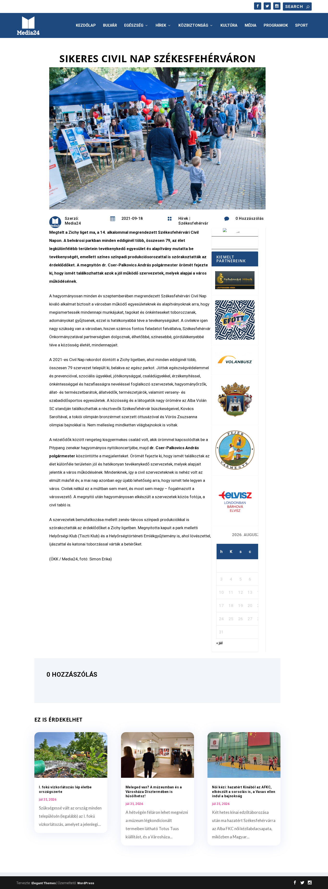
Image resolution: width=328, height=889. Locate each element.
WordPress (85, 883)
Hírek (161, 26)
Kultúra (228, 26)
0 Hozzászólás (250, 218)
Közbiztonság (193, 26)
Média (250, 26)
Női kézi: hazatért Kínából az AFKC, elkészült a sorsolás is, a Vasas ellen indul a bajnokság (243, 791)
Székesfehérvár (193, 223)
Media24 (73, 223)
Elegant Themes (43, 883)
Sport (301, 26)
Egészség (133, 26)
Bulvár (110, 26)
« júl (219, 643)
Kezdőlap (86, 26)
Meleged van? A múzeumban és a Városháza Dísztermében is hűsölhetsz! (154, 791)
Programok (276, 26)
